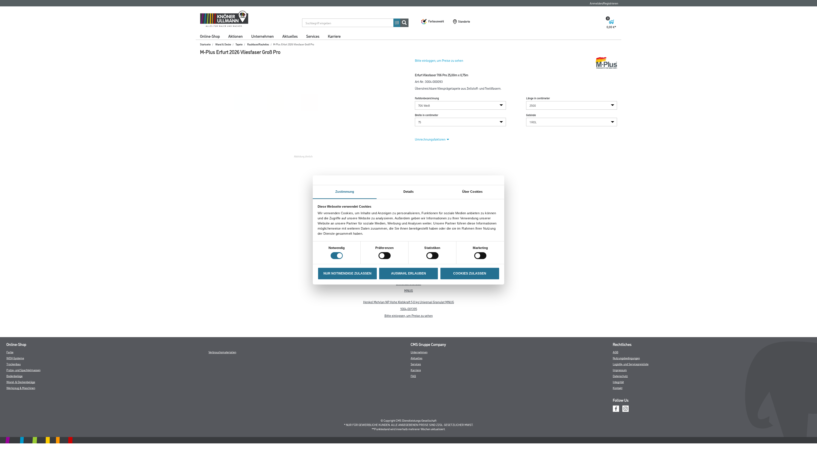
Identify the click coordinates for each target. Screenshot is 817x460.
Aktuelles (290, 36)
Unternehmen (262, 36)
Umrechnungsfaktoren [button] (430, 139)
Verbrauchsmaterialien (222, 352)
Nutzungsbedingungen (626, 358)
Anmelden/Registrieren (604, 3)
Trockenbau (13, 364)
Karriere (334, 36)
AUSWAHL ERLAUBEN (408, 273)
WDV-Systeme (15, 358)
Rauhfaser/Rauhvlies (258, 44)
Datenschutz (620, 376)
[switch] (386, 255)
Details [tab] (408, 191)
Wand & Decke (223, 44)
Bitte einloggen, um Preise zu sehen (439, 60)
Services (312, 36)
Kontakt (617, 388)
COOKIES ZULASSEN (469, 273)
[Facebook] (616, 408)
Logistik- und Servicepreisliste (630, 364)
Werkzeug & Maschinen (20, 388)
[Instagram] (625, 408)
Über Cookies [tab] (472, 191)
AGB (615, 352)
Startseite (205, 44)
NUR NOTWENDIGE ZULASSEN (347, 273)
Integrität (618, 382)
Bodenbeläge (14, 376)
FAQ (413, 376)
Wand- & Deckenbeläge (20, 382)
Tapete (239, 44)
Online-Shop (210, 36)
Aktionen (235, 36)
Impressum (620, 370)
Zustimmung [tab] (344, 191)
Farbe (9, 352)
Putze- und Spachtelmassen (23, 370)
